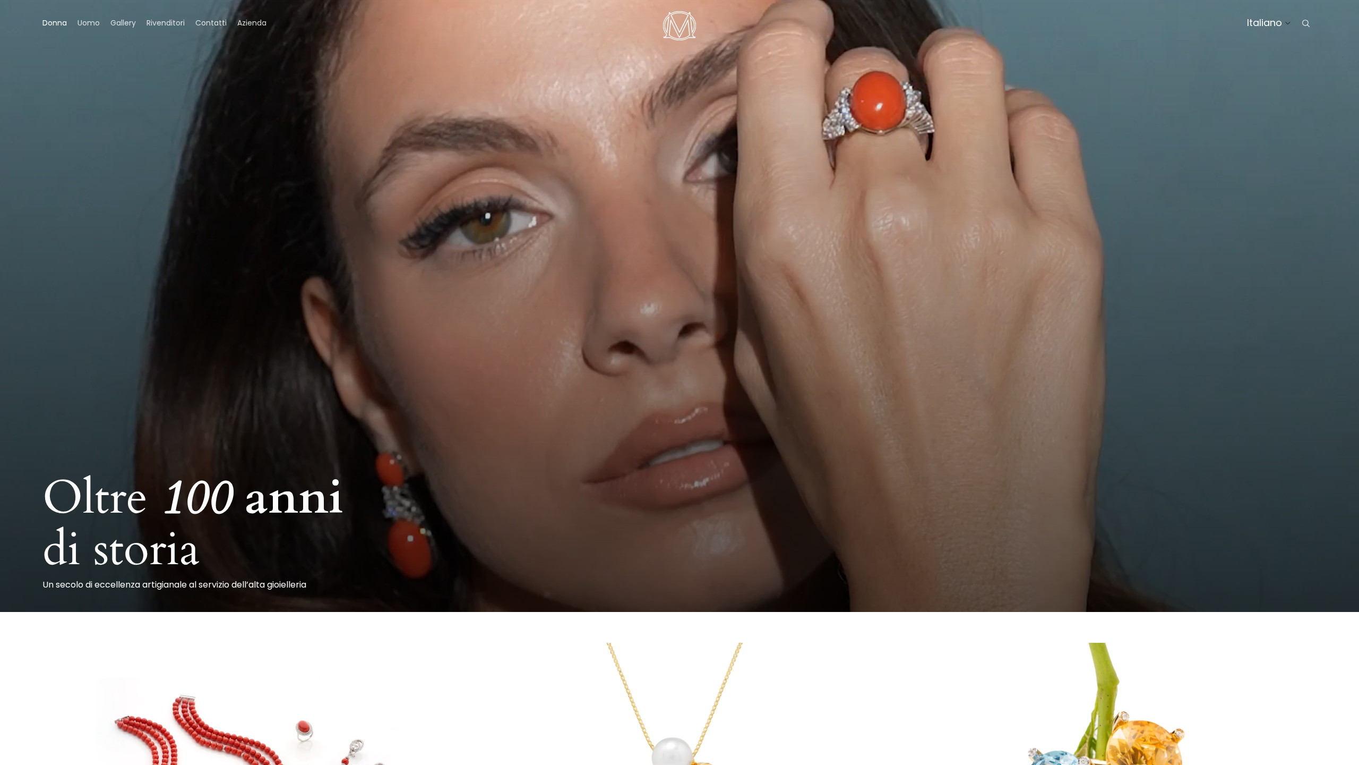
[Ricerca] (1306, 23)
